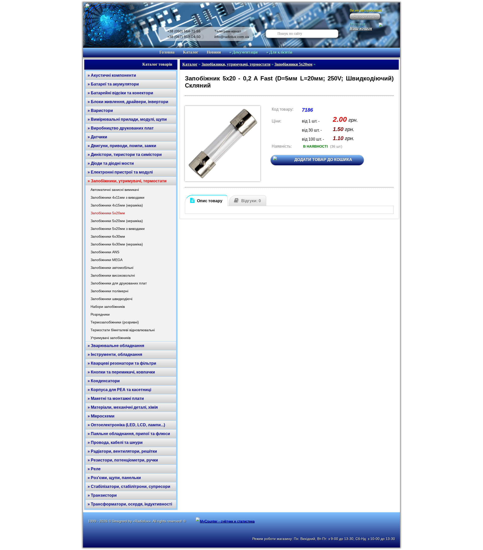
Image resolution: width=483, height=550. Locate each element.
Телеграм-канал (227, 31)
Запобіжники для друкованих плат (119, 283)
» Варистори (100, 110)
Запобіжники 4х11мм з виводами (117, 197)
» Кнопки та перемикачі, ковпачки (121, 372)
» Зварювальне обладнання (116, 346)
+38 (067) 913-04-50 (183, 37)
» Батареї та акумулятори (113, 84)
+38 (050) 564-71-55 (183, 31)
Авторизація (365, 16)
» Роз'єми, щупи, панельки (114, 478)
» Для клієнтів (279, 52)
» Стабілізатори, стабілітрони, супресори (129, 486)
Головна (167, 52)
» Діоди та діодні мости (111, 163)
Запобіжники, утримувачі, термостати (236, 64)
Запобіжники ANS (105, 252)
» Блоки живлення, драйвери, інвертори (128, 102)
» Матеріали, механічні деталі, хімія (123, 407)
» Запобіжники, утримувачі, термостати (127, 181)
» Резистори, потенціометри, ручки (123, 460)
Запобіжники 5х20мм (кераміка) (117, 221)
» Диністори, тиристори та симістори (125, 154)
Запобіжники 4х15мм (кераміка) (117, 205)
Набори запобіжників (108, 307)
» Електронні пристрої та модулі (120, 172)
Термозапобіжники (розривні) (115, 322)
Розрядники (100, 314)
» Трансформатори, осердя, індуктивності (130, 504)
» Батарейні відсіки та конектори (120, 93)
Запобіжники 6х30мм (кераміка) (117, 244)
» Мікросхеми (101, 416)
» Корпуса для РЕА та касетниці (119, 390)
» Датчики (97, 137)
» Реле (94, 469)
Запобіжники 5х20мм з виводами (118, 229)
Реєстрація (358, 24)
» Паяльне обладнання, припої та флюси (129, 434)
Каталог (190, 52)
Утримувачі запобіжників (111, 338)
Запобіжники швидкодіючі (111, 299)
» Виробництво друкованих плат (121, 128)
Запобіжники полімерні (109, 291)
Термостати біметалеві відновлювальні (123, 330)
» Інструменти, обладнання (115, 354)
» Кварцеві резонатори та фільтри (122, 363)
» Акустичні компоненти (112, 75)
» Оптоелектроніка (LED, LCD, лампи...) (126, 425)
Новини (214, 52)
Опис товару (209, 201)
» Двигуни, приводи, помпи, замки (122, 146)
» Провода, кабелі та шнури (115, 442)
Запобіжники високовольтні (113, 275)
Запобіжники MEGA (107, 260)
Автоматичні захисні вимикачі (115, 190)
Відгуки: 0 (251, 201)
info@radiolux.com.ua (231, 37)
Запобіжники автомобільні (112, 268)
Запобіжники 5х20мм (108, 213)
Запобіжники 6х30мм (108, 236)
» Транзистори (102, 495)
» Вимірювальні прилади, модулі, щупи (127, 119)
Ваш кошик (361, 28)
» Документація (243, 52)
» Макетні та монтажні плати (116, 398)
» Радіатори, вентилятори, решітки (122, 451)
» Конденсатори (104, 381)
